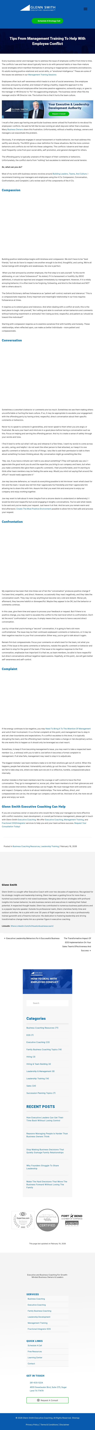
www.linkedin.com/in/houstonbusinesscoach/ (32, 926)
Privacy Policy (32, 1424)
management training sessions (42, 75)
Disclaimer (64, 1424)
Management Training (74, 819)
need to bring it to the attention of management (68, 728)
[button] (44, 1283)
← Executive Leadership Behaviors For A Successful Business (31, 938)
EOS (28, 1035)
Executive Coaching (27, 819)
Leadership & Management (38, 1071)
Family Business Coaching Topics (42, 1049)
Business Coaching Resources (26, 846)
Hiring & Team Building (37, 1064)
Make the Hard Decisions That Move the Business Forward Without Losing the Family (46, 1184)
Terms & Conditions (49, 1424)
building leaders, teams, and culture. (70, 174)
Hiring (29, 1056)
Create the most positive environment (33, 509)
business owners (15, 129)
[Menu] (85, 9)
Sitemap (75, 1418)
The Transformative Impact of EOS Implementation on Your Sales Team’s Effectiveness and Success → (76, 939)
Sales (28, 1086)
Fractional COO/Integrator (13, 823)
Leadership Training (50, 846)
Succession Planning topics (39, 1093)
